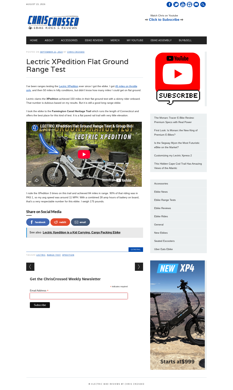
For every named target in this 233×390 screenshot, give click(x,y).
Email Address (39, 290)
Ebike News (161, 191)
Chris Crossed (76, 51)
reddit (62, 222)
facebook (40, 222)
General (136, 249)
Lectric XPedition (68, 86)
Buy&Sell (185, 40)
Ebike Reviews (94, 40)
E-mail (196, 4)
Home (33, 40)
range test (54, 255)
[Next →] (139, 267)
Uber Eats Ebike (163, 249)
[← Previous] (30, 267)
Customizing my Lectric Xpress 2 (173, 155)
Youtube (182, 4)
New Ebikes (161, 232)
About (49, 40)
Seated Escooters (164, 240)
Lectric (41, 255)
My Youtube (135, 40)
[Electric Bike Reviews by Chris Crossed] (53, 29)
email (83, 222)
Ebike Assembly (161, 40)
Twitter (176, 4)
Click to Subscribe (164, 20)
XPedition (68, 255)
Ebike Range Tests (165, 199)
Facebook (169, 4)
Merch (114, 40)
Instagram (189, 4)
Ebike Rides (161, 216)
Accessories (69, 40)
